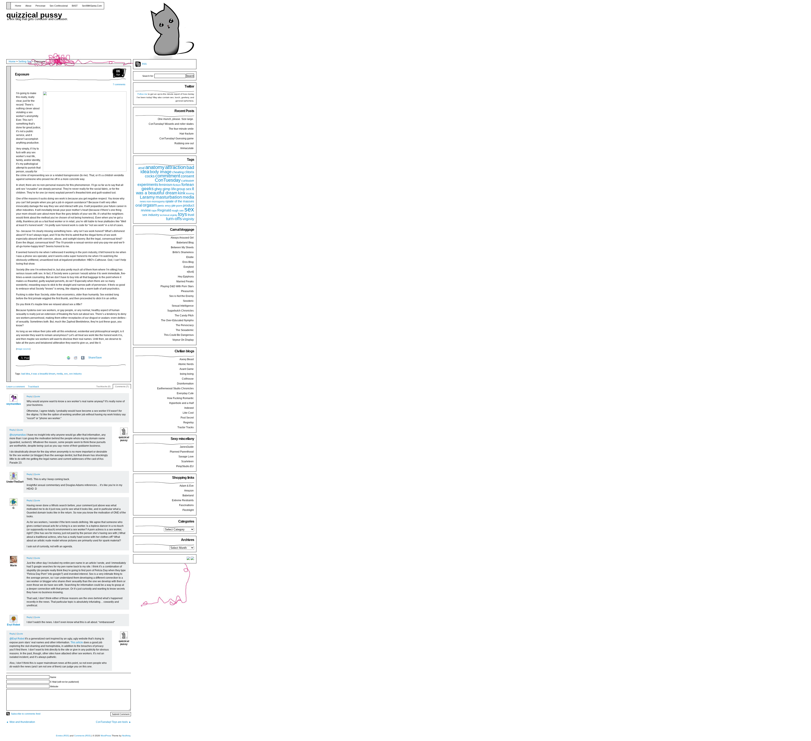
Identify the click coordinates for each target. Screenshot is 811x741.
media (60, 373)
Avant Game (187, 369)
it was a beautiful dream (43, 373)
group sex (184, 189)
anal (141, 168)
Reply (29, 396)
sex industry (75, 373)
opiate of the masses (179, 201)
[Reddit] (75, 357)
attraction (175, 167)
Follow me (142, 94)
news (143, 201)
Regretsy (188, 422)
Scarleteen (187, 461)
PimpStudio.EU (185, 466)
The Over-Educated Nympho (177, 320)
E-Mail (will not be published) (64, 682)
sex (66, 373)
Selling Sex (24, 61)
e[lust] (190, 271)
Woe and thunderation (22, 721)
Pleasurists (187, 291)
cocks (150, 176)
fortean (187, 184)
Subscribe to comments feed (25, 713)
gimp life (169, 189)
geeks (148, 188)
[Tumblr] (82, 357)
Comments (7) (122, 386)
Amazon (189, 490)
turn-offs (174, 218)
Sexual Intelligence (183, 305)
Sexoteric (188, 300)
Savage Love (186, 456)
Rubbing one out (184, 143)
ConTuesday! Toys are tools (112, 721)
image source (23, 349)
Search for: (148, 76)
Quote (37, 396)
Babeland (188, 495)
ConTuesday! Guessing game (176, 138)
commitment (167, 175)
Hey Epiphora (186, 276)
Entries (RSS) (62, 735)
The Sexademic (185, 330)
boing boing (187, 373)
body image (160, 171)
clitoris (189, 172)
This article (77, 642)
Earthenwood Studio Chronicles (175, 388)
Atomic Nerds (186, 364)
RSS (144, 64)
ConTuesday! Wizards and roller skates (171, 123)
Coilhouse (188, 378)
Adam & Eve (187, 485)
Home (18, 5)
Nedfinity (126, 735)
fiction (177, 185)
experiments (147, 185)
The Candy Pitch (184, 315)
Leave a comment (15, 386)
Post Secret (187, 417)
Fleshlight (188, 510)
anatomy (155, 167)
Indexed (189, 407)
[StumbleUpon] (68, 357)
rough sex (178, 210)
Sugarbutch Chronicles (180, 310)
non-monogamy (156, 201)
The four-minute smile (181, 128)
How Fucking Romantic (180, 398)
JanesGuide (187, 446)
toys (182, 214)
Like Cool (188, 412)
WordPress (106, 735)
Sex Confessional (59, 5)
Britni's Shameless (183, 252)
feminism (165, 185)
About (28, 5)
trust (191, 215)
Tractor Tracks (185, 427)
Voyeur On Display (183, 339)
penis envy (164, 205)
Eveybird (189, 266)
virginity (188, 219)
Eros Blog (188, 262)
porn (179, 205)
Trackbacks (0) (103, 386)
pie (173, 205)
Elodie (190, 257)
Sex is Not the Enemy (181, 296)
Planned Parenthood (182, 451)
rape (154, 210)
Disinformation (185, 383)
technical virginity (168, 215)
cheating (178, 172)
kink (181, 193)
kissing (190, 193)
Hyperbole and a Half (181, 403)
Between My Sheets (182, 247)
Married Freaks (185, 281)
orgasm (150, 205)
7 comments (119, 84)
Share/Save (95, 357)
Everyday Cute (185, 393)
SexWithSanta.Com (92, 5)
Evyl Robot (13, 624)
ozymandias (13, 403)
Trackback (33, 386)
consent (187, 176)
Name (53, 677)
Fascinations (186, 505)
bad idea (25, 373)
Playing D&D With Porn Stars (177, 286)
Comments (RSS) (82, 735)
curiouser (187, 180)
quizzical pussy (34, 14)
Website (54, 686)
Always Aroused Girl (182, 237)
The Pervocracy (185, 325)
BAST (75, 5)
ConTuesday (168, 180)
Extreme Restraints (183, 500)
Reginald (164, 210)
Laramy (147, 197)
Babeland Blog (185, 242)
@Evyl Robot (17, 638)
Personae (40, 5)
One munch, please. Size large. (176, 119)
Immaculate (187, 148)
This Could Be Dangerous (179, 334)
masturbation (169, 197)
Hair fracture (187, 133)
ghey (158, 189)
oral (138, 205)
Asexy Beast (187, 359)
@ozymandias (18, 434)
